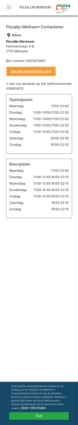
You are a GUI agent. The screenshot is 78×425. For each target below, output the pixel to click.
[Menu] (8, 7)
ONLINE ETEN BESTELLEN (31, 72)
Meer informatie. (34, 408)
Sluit (39, 416)
